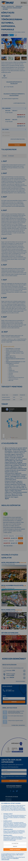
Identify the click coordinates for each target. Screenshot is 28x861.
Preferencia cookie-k (8, 829)
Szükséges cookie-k (8, 814)
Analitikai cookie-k (7, 821)
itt (14, 810)
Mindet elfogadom (15, 849)
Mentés (15, 846)
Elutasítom (15, 843)
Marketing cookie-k (7, 835)
